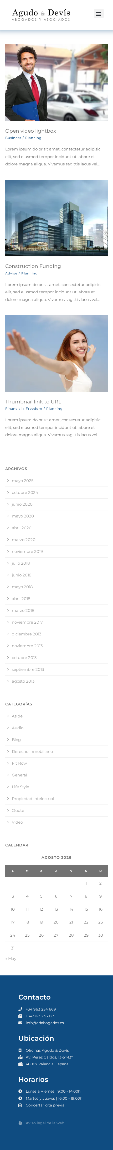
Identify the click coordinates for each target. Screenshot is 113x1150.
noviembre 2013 (27, 645)
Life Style (20, 786)
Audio (17, 727)
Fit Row (19, 763)
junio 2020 (22, 504)
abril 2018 (21, 598)
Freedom (34, 409)
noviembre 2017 (27, 622)
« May (10, 958)
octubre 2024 (25, 492)
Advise (11, 273)
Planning (33, 138)
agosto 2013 (23, 681)
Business (13, 138)
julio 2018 (21, 563)
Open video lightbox (30, 131)
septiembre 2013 (28, 669)
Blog (16, 739)
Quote (18, 810)
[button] (99, 13)
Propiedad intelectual (33, 798)
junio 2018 (22, 575)
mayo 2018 (22, 586)
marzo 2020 (23, 539)
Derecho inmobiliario (32, 751)
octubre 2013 (24, 657)
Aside (17, 716)
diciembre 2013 (26, 633)
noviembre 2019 (27, 551)
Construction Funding (33, 266)
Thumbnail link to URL (33, 402)
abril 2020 (22, 527)
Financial (13, 409)
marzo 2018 (23, 610)
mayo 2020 (23, 516)
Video (17, 822)
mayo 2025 (22, 480)
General (19, 775)
